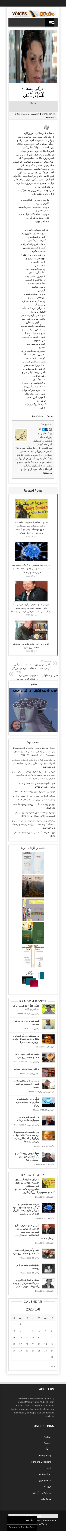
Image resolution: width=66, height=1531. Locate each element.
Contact (47, 1443)
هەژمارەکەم (46, 1499)
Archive (47, 1437)
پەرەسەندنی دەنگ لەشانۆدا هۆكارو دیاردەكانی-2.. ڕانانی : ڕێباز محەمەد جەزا (25, 1039)
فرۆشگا (47, 1486)
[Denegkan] (33, 16)
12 (39, 1337)
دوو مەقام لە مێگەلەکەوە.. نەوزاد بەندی (38, 832)
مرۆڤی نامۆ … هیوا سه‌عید (26, 1069)
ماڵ (46, 1449)
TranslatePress (28, 1527)
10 (52, 1337)
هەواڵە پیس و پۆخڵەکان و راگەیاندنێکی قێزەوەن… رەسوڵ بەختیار (27, 1156)
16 (14, 1337)
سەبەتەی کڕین (45, 1480)
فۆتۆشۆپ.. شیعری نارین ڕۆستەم (40, 791)
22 (20, 1344)
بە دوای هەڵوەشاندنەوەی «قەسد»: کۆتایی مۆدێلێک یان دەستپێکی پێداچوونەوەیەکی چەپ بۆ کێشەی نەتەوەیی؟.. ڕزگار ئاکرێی (33, 751)
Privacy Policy (44, 1455)
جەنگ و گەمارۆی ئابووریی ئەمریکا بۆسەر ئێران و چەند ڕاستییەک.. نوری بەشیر (26, 1283)
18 (45, 1344)
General (52, 117)
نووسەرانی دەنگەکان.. (41, 1492)
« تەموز (51, 1366)
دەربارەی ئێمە (45, 1474)
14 (27, 1337)
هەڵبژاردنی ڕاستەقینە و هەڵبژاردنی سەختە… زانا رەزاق (27, 1102)
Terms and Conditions (40, 1462)
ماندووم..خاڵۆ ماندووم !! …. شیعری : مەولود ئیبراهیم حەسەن (26, 1083)
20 (33, 1344)
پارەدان (48, 1468)
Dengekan (47, 114)
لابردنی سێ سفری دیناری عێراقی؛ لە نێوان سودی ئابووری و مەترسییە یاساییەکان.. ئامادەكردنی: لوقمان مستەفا (31, 608)
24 (52, 1351)
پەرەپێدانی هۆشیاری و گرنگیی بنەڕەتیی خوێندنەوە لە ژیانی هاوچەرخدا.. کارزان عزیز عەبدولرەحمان (31, 569)
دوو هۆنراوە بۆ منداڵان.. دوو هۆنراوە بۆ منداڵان (35, 804)
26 (39, 1351)
